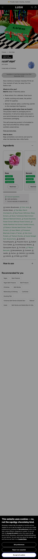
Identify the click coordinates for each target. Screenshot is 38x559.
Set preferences (19, 544)
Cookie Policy (22, 539)
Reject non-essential (19, 550)
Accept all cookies (19, 555)
